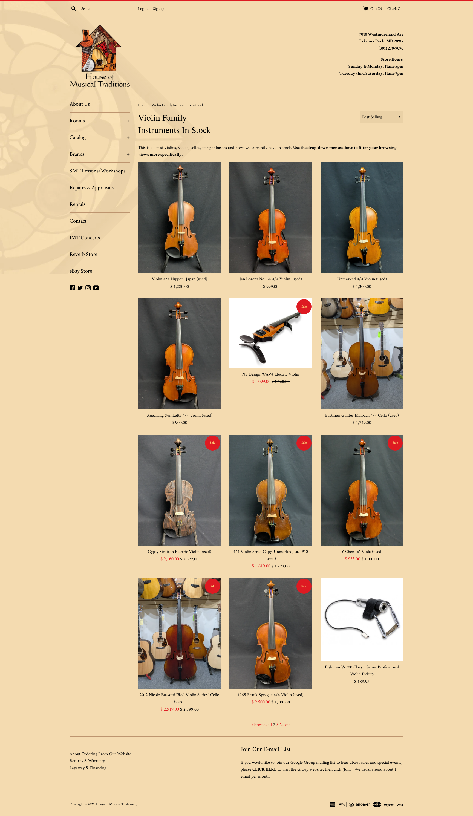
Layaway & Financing (88, 768)
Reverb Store (83, 254)
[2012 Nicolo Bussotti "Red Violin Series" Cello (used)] (179, 633)
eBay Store (81, 271)
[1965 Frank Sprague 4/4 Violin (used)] (270, 633)
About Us (80, 104)
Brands (100, 154)
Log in (143, 8)
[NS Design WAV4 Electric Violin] (270, 333)
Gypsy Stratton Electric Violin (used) (179, 552)
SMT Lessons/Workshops (97, 170)
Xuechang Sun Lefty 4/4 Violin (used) (179, 415)
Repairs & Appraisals (92, 187)
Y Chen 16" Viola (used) (362, 552)
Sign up (158, 8)
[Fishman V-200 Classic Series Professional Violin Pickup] (362, 619)
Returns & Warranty (87, 761)
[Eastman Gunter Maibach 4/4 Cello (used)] (362, 353)
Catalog (100, 137)
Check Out (395, 8)
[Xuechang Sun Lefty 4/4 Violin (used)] (179, 353)
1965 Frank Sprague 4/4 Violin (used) (271, 695)
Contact (78, 220)
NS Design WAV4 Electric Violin (270, 374)
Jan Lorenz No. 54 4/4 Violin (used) (271, 279)
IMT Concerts (85, 237)
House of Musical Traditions (116, 804)
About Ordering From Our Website (100, 754)
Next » (285, 725)
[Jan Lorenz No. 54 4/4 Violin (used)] (270, 217)
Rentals (77, 204)
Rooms (100, 120)
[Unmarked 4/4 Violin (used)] (362, 217)
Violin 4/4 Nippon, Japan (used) (179, 279)
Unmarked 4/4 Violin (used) (362, 279)
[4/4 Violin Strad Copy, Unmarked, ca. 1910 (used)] (270, 490)
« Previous (260, 725)
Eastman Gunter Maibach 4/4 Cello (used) (362, 415)
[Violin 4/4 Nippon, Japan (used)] (179, 217)
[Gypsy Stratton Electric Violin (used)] (179, 490)
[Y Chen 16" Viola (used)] (362, 490)
